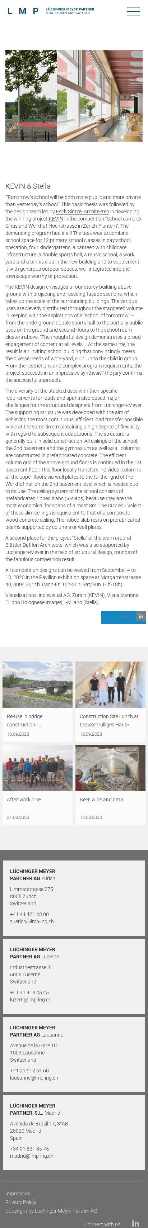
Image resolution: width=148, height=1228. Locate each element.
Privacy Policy (20, 1202)
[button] (123, 617)
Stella (80, 538)
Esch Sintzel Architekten (82, 211)
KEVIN (56, 219)
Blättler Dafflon (22, 545)
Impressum (18, 1193)
